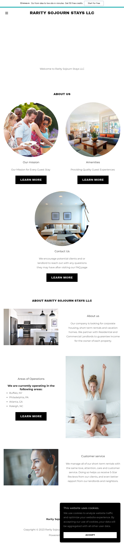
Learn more (31, 179)
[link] (62, 13)
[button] (12, 13)
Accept (90, 535)
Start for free (94, 3)
